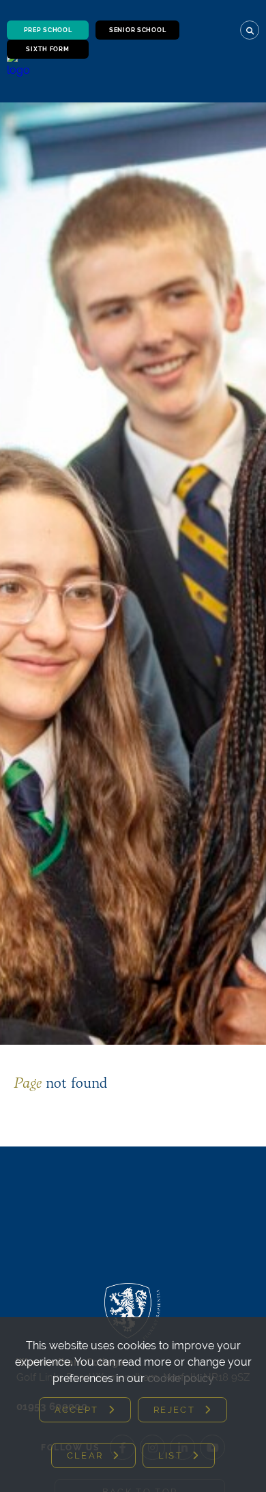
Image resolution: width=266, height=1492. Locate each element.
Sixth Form (47, 49)
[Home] (20, 73)
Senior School (137, 30)
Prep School (48, 30)
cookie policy (180, 1378)
